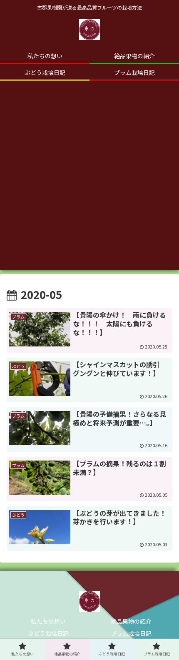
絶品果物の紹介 (131, 621)
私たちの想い (48, 621)
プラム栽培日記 (131, 633)
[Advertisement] (89, 180)
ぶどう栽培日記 (48, 633)
